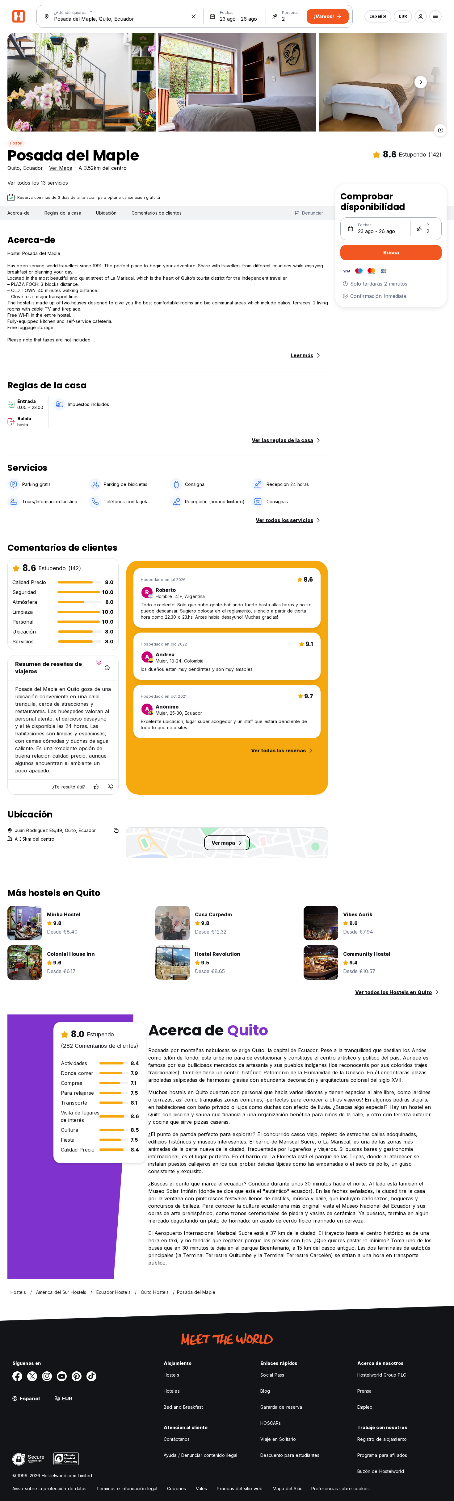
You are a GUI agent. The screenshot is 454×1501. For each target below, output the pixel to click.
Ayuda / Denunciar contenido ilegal (200, 1455)
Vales (201, 1488)
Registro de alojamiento (382, 1439)
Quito (13, 168)
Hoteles (172, 1391)
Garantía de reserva (281, 1407)
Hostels (171, 1375)
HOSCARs (270, 1423)
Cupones (176, 1488)
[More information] (107, 667)
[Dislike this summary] (111, 787)
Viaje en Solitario (278, 1439)
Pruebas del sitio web (240, 1488)
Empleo (365, 1407)
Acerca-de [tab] (18, 212)
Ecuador (33, 168)
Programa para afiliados (382, 1455)
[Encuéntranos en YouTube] (62, 1376)
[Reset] (193, 16)
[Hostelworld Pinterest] (77, 1376)
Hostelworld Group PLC (381, 1375)
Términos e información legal (126, 1488)
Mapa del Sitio (288, 1488)
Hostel (16, 143)
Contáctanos (177, 1439)
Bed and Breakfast (183, 1407)
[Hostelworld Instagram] (47, 1376)
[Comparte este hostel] (440, 130)
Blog (265, 1391)
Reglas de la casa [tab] (62, 212)
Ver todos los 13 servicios (37, 183)
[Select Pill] (420, 16)
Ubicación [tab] (106, 212)
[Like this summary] (96, 787)
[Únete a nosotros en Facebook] (17, 1376)
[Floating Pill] (420, 82)
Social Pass (272, 1375)
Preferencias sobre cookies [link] (340, 1488)
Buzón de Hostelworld (380, 1471)
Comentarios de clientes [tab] (157, 212)
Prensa (364, 1391)
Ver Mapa (60, 168)
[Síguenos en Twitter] (32, 1376)
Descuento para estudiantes (289, 1455)
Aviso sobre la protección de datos (49, 1488)
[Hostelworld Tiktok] (91, 1376)
